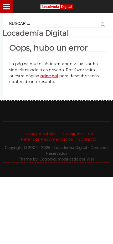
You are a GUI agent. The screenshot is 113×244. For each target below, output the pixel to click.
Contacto (87, 139)
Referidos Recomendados (47, 139)
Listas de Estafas (40, 133)
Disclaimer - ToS (77, 133)
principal (49, 75)
